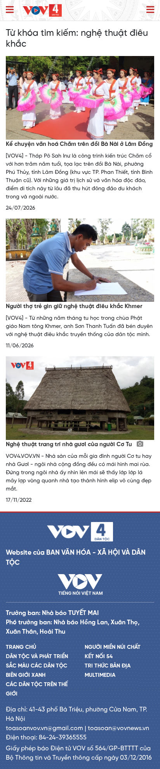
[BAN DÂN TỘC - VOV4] (42, 10)
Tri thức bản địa (107, 666)
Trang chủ (21, 647)
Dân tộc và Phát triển (37, 657)
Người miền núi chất (113, 647)
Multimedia (100, 675)
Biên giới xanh (25, 675)
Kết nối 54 (99, 657)
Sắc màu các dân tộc (36, 666)
